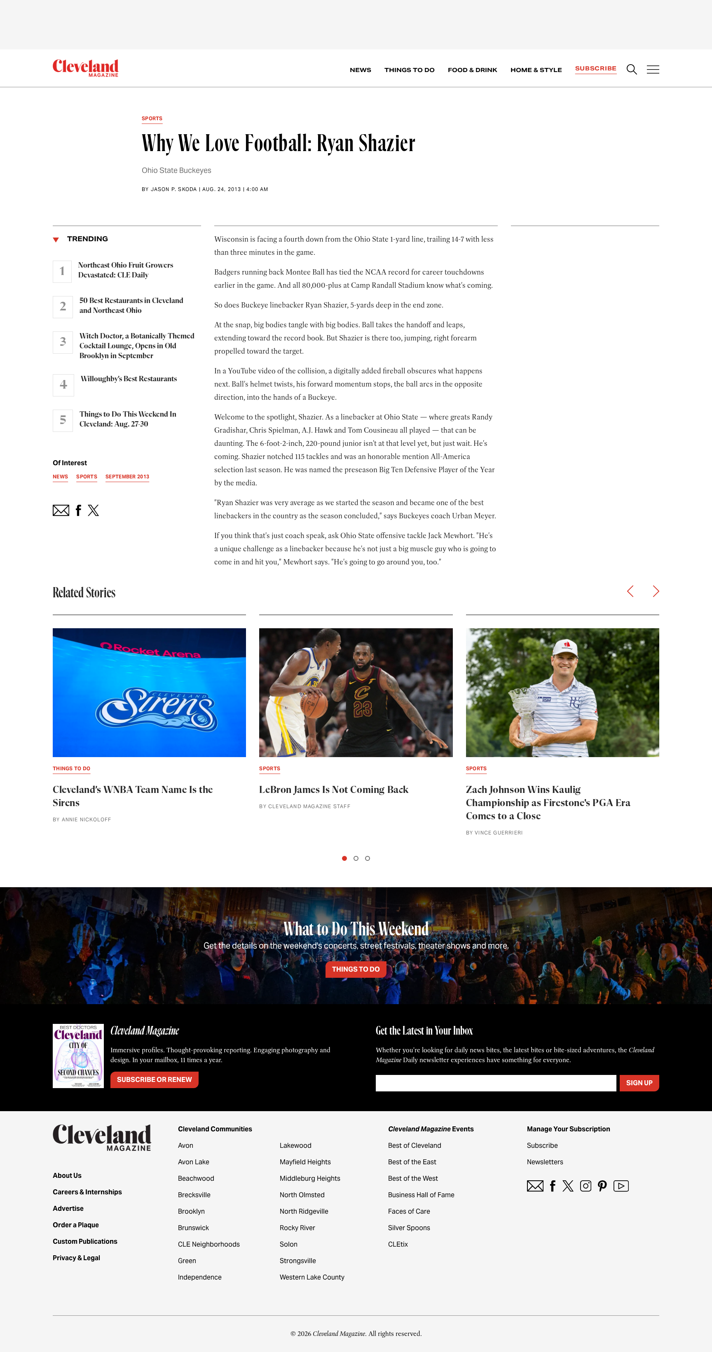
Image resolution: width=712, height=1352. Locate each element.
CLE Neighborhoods (209, 1244)
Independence (200, 1277)
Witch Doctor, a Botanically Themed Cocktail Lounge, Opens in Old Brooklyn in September (137, 346)
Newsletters (545, 1162)
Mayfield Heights (305, 1162)
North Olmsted (302, 1195)
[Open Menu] (653, 70)
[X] (568, 1185)
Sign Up (639, 1083)
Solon (288, 1244)
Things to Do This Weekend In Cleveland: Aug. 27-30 (128, 419)
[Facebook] (552, 1185)
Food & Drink (472, 70)
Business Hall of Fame (421, 1195)
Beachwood (196, 1178)
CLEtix (398, 1244)
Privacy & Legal (76, 1258)
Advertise (68, 1208)
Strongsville (298, 1260)
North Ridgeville (304, 1211)
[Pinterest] (602, 1185)
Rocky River (297, 1228)
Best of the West (413, 1178)
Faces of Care (409, 1211)
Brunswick (193, 1228)
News (360, 70)
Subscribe (596, 68)
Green (187, 1260)
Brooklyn (191, 1211)
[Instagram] (585, 1185)
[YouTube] (621, 1185)
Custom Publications (85, 1241)
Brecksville (194, 1195)
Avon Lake (193, 1162)
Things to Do (409, 70)
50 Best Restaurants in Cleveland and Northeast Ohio (131, 306)
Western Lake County (312, 1277)
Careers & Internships (87, 1192)
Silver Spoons (409, 1228)
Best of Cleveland (414, 1145)
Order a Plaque (76, 1225)
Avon (185, 1145)
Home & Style (536, 70)
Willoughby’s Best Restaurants (129, 379)
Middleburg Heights (310, 1178)
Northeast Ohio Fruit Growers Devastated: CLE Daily (125, 270)
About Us (67, 1175)
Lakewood (296, 1145)
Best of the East (412, 1162)
